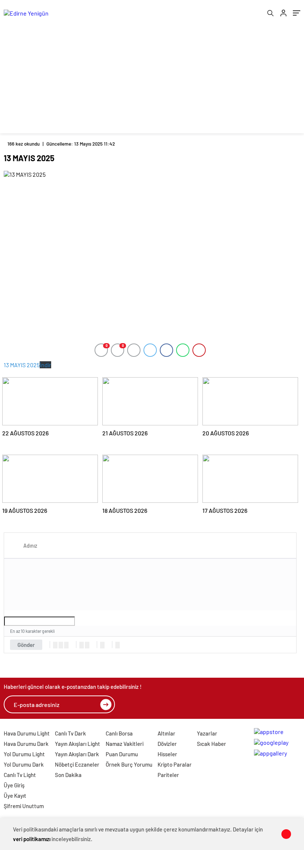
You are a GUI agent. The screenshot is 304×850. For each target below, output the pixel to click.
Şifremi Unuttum (24, 806)
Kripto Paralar (175, 764)
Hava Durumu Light (27, 733)
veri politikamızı (31, 839)
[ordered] (81, 645)
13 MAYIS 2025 (22, 364)
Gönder (26, 644)
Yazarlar (207, 733)
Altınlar (166, 733)
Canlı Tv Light (20, 774)
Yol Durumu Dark (24, 764)
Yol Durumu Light (24, 754)
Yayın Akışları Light (77, 743)
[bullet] (87, 645)
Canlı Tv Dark (70, 733)
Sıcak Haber (211, 743)
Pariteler (168, 774)
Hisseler (167, 754)
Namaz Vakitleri (124, 743)
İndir (45, 364)
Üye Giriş (14, 785)
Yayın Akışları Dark (77, 754)
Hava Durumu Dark (26, 743)
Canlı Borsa (119, 733)
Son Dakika (68, 774)
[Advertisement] (152, 81)
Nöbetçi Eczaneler (77, 764)
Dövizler (167, 743)
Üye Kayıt (15, 795)
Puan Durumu (122, 754)
